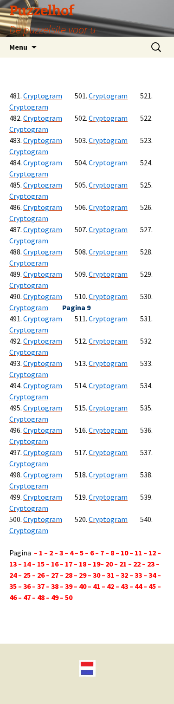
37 (41, 586)
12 (152, 552)
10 (124, 552)
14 (27, 563)
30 (95, 575)
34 (152, 575)
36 (27, 586)
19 (95, 563)
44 (138, 586)
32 (124, 575)
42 (110, 586)
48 (41, 597)
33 (138, 575)
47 (27, 597)
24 (13, 575)
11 (137, 552)
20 (109, 563)
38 (54, 586)
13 (13, 563)
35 (13, 586)
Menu (18, 47)
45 (152, 586)
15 (41, 563)
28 (69, 575)
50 (68, 597)
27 (55, 575)
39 (68, 586)
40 (82, 586)
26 (40, 575)
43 (124, 586)
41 (96, 586)
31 (110, 575)
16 (55, 563)
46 (13, 597)
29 (82, 575)
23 (151, 563)
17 (69, 563)
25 (26, 575)
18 (82, 563)
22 (136, 563)
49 (54, 597)
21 (123, 563)
